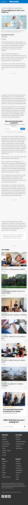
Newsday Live (5, 446)
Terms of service (4, 483)
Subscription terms (13, 483)
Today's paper (5, 441)
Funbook (18, 461)
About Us (4, 437)
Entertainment (19, 470)
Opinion (3, 8)
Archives (4, 455)
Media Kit (18, 437)
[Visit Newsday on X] (6, 496)
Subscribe (4, 439)
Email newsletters (6, 443)
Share (4, 39)
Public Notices (19, 448)
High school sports (6, 477)
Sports (3, 463)
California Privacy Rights (6, 484)
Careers (4, 448)
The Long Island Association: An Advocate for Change (13, 410)
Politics (4, 468)
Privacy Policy (20, 483)
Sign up (22, 128)
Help (23, 486)
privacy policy (20, 131)
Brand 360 (18, 439)
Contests (4, 452)
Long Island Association (10, 413)
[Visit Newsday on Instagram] (9, 496)
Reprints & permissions (6, 486)
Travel (17, 477)
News (3, 470)
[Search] (25, 426)
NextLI (17, 479)
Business (4, 472)
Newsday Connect (20, 443)
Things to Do (19, 468)
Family (17, 474)
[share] (26, 271)
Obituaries (18, 463)
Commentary (10, 8)
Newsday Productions (21, 441)
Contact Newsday (20, 484)
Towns (3, 474)
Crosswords (18, 465)
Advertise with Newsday (17, 486)
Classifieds (18, 446)
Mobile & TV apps (6, 450)
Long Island (4, 461)
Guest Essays (18, 8)
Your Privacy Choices (9, 487)
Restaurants (18, 472)
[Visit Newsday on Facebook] (2, 496)
